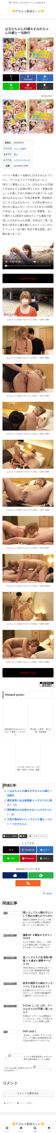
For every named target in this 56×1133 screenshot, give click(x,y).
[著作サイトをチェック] (15, 875)
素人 (16, 154)
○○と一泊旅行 (20, 148)
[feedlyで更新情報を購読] (41, 875)
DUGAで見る (28, 278)
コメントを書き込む (28, 1093)
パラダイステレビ (22, 160)
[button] (45, 86)
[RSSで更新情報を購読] (28, 883)
